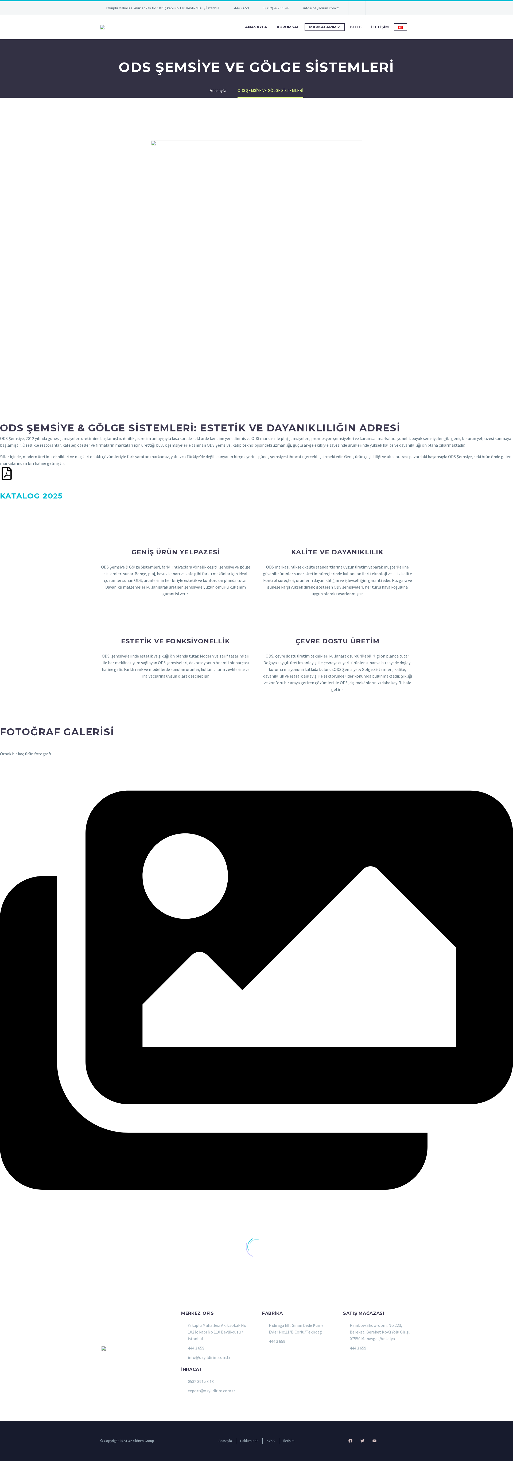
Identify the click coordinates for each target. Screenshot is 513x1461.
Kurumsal (288, 27)
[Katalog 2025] (6, 473)
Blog (356, 27)
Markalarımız (324, 27)
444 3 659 (241, 8)
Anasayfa (256, 27)
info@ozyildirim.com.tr (321, 8)
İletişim (380, 27)
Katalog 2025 (31, 495)
